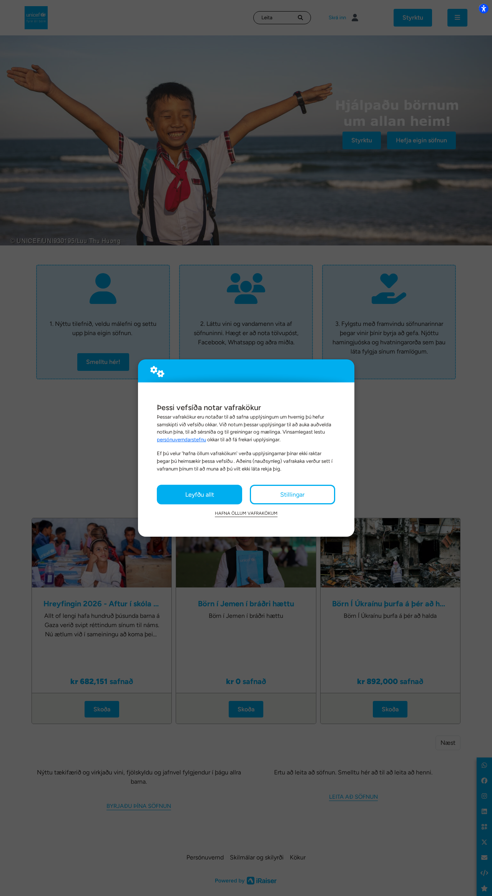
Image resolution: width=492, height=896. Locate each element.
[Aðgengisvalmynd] (483, 8)
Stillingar (292, 494)
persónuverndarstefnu (181, 439)
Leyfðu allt (199, 494)
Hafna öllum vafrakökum (246, 513)
